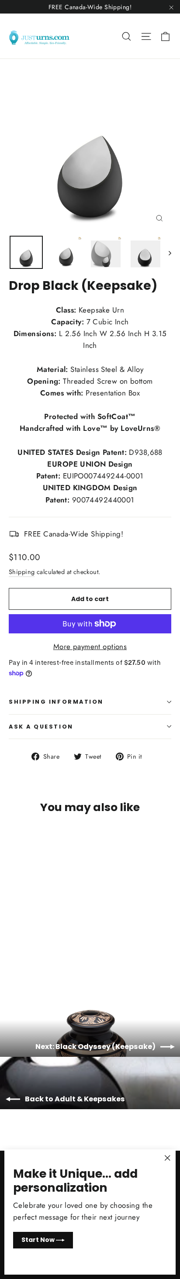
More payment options (90, 646)
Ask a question (41, 726)
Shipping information (56, 701)
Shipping (22, 571)
